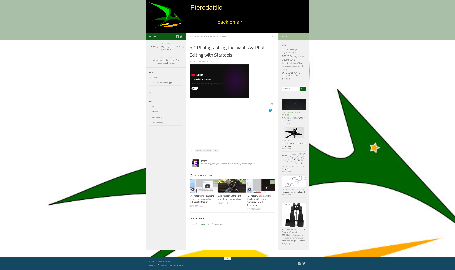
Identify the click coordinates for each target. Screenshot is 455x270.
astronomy (195, 37)
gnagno (195, 61)
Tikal (297, 76)
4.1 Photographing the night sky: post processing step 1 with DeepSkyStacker (202, 199)
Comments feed (157, 117)
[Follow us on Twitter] (181, 36)
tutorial (216, 150)
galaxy (296, 63)
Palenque (285, 70)
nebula (300, 66)
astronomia (289, 52)
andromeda (285, 50)
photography (208, 37)
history (294, 166)
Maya (300, 63)
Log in (153, 106)
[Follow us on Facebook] (177, 36)
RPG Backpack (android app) (161, 83)
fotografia (288, 62)
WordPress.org (157, 123)
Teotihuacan (292, 76)
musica (295, 66)
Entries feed (155, 112)
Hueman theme (178, 265)
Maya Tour (286, 169)
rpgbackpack (285, 76)
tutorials (221, 37)
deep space (288, 59)
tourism (301, 166)
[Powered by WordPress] (158, 265)
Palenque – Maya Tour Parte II (293, 192)
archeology (293, 50)
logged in (203, 224)
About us (154, 77)
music (291, 66)
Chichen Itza (301, 57)
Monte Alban (285, 66)
